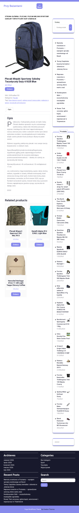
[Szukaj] (70, 27)
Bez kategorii (45, 460)
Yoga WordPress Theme (39, 509)
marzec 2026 (8, 467)
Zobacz (10, 89)
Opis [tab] (9, 109)
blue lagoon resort (15, 100)
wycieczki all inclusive (18, 103)
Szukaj (57, 22)
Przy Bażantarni (13, 6)
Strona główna (12, 16)
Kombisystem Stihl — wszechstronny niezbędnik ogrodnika (62, 98)
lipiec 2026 (8, 463)
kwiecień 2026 (9, 465)
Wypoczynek (45, 467)
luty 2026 (7, 470)
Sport (43, 463)
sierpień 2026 (9, 460)
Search (44, 485)
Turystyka (44, 465)
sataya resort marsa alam (31, 100)
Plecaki (23, 16)
